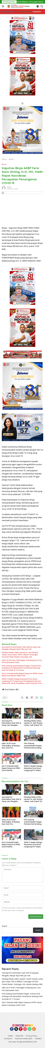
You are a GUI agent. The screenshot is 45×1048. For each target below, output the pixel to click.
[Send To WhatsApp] (41, 697)
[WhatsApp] (29, 1029)
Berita (4, 164)
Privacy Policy (31, 1036)
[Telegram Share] (36, 697)
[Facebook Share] (22, 697)
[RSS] (34, 1029)
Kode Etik (19, 1036)
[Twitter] (16, 1029)
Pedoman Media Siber (24, 1039)
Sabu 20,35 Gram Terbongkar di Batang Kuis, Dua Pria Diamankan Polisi (22, 661)
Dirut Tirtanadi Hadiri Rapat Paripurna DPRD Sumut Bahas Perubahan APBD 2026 (22, 674)
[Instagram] (25, 1029)
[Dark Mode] (37, 6)
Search (4, 926)
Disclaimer (8, 1039)
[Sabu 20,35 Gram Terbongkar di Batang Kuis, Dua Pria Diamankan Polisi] (11, 736)
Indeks (10, 1036)
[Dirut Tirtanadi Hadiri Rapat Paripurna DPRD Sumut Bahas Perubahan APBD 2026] (11, 758)
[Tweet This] (27, 697)
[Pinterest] (21, 1029)
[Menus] (3, 6)
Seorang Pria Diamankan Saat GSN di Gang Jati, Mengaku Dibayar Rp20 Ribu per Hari (21, 648)
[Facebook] (12, 1029)
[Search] (41, 6)
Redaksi (38, 1039)
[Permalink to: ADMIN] (4, 188)
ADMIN (9, 187)
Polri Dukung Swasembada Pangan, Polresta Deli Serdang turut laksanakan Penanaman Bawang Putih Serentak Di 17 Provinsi (21, 668)
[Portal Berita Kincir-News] (18, 6)
